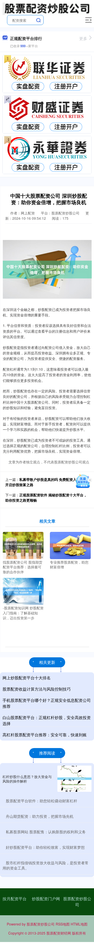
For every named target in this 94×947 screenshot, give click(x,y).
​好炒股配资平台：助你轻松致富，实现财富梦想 (45, 847)
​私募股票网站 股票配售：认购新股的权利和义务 (46, 831)
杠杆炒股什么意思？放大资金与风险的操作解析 (27, 779)
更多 (83, 38)
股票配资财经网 (58, 933)
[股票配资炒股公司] (46, 8)
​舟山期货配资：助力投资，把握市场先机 (39, 816)
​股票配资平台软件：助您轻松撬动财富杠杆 (41, 800)
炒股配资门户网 (46, 899)
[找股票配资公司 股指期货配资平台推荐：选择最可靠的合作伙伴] (23, 544)
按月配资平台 (15, 899)
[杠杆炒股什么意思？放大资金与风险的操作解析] (74, 779)
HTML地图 (79, 924)
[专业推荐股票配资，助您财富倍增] (70, 544)
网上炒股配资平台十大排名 (27, 678)
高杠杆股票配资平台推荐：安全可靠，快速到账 (45, 735)
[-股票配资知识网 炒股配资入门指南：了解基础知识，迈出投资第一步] (23, 590)
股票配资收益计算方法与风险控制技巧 (37, 689)
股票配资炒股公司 (77, 902)
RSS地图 (63, 924)
